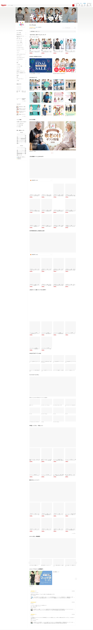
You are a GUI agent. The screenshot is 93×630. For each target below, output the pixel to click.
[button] (89, 3)
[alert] (52, 31)
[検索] (73, 5)
